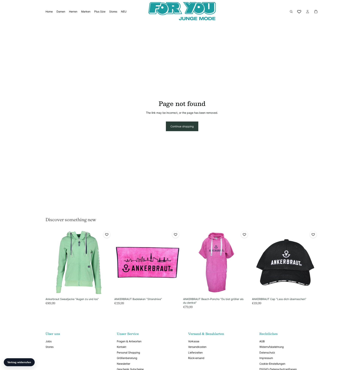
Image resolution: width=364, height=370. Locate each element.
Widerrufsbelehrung (271, 346)
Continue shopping (182, 126)
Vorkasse (193, 341)
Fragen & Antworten (129, 341)
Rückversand (196, 358)
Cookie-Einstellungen (272, 363)
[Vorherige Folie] (51, 262)
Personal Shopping (128, 352)
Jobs (49, 341)
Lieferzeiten (195, 352)
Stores (49, 346)
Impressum (266, 358)
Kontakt (121, 346)
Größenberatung (127, 358)
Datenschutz (267, 352)
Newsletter (123, 363)
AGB (262, 341)
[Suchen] (291, 11)
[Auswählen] (106, 289)
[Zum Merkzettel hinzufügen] (106, 234)
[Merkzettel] (299, 11)
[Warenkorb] (316, 11)
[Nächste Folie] (106, 262)
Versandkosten (197, 346)
